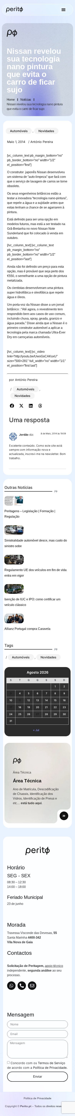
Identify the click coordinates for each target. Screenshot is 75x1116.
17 (11, 707)
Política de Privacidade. (50, 1067)
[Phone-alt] (22, 985)
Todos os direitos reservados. (52, 1106)
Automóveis (19, 131)
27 (37, 714)
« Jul (36, 730)
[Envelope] (32, 985)
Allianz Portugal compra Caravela (27, 628)
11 (20, 700)
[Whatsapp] (11, 985)
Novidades (46, 131)
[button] (63, 10)
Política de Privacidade (37, 1098)
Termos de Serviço (51, 1063)
